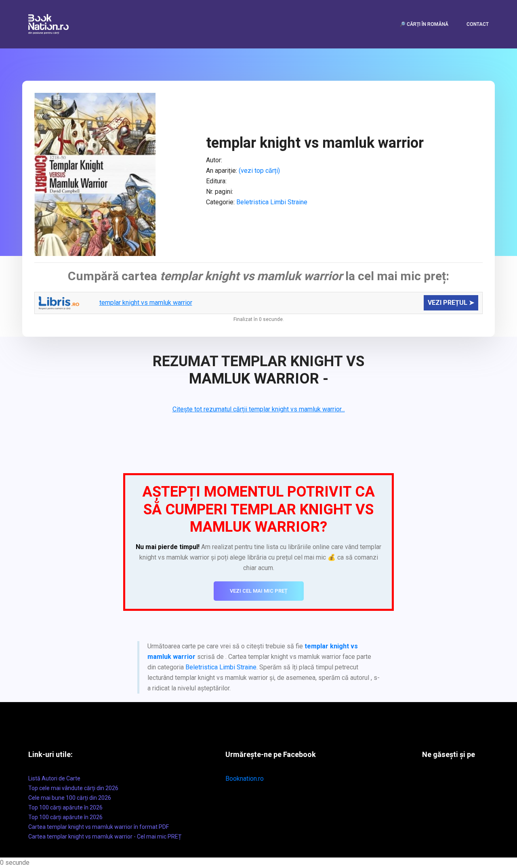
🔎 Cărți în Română (423, 24)
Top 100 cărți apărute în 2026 (65, 807)
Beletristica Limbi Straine (271, 202)
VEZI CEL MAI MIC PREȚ (259, 591)
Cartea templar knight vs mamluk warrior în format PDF (98, 827)
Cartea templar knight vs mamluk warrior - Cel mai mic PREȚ (104, 836)
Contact (478, 24)
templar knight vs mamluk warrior (145, 302)
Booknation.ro (244, 778)
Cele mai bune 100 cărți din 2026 (69, 798)
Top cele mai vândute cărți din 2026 (73, 788)
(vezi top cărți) (259, 170)
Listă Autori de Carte (54, 778)
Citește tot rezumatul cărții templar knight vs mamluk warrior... (258, 409)
